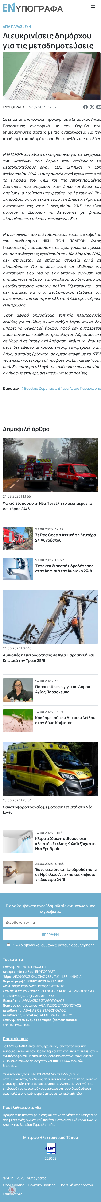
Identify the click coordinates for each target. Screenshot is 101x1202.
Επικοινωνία (13, 1194)
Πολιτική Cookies (42, 1185)
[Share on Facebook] (85, 106)
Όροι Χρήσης (13, 1185)
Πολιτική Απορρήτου (76, 1185)
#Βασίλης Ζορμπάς (37, 388)
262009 (50, 1158)
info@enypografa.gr (17, 996)
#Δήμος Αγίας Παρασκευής (78, 388)
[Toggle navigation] (93, 7)
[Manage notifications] (12, 1190)
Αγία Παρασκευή (17, 26)
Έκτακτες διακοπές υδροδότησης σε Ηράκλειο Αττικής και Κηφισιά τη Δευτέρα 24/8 (66, 874)
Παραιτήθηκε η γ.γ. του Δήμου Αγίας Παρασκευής (62, 689)
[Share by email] (98, 106)
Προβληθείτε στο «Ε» (22, 1107)
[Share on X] (92, 106)
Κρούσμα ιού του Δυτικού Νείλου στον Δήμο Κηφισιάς (65, 720)
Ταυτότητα (13, 959)
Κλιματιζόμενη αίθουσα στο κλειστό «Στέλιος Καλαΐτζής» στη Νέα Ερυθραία (65, 843)
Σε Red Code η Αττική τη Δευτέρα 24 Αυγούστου (65, 537)
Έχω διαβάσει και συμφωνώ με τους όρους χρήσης (53, 945)
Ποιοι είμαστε (15, 1038)
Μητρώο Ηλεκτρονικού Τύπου (50, 1137)
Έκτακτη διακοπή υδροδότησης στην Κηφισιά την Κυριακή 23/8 (64, 568)
